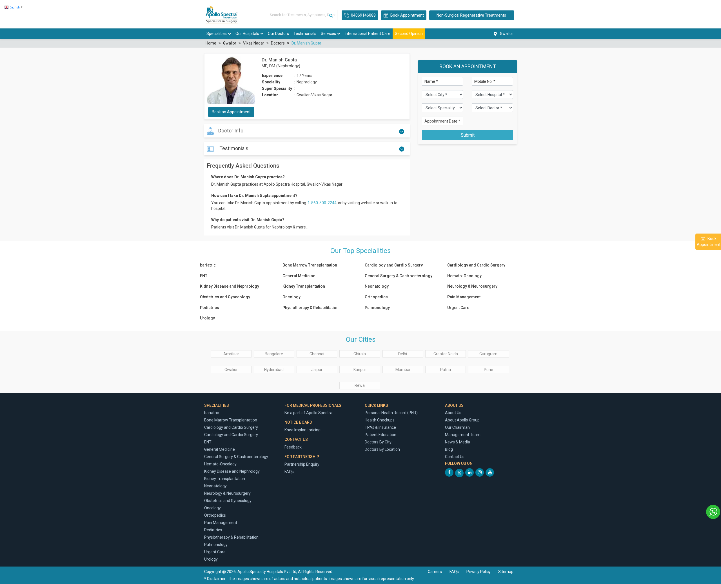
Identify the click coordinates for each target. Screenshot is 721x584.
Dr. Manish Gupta (306, 43)
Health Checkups (380, 420)
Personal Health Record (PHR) (391, 412)
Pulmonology (377, 307)
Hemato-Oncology (464, 276)
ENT (203, 276)
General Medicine (298, 276)
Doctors (278, 43)
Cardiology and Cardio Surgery (394, 265)
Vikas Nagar (253, 43)
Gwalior (229, 43)
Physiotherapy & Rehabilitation (310, 307)
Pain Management (463, 297)
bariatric (208, 265)
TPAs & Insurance (380, 427)
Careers (435, 571)
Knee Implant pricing (302, 430)
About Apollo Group (462, 420)
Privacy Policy (478, 571)
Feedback (293, 447)
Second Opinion (409, 33)
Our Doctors (278, 33)
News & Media (457, 442)
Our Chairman (457, 427)
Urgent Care (458, 307)
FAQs (289, 471)
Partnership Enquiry (301, 464)
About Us (453, 412)
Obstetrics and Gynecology (225, 297)
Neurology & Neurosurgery (472, 286)
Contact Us (454, 456)
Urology (207, 318)
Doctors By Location (382, 449)
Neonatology (377, 286)
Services (328, 33)
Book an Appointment (231, 112)
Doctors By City (378, 442)
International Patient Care (367, 33)
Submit (468, 135)
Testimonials (304, 33)
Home (211, 43)
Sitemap (505, 571)
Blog (449, 449)
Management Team (462, 434)
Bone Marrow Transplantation (309, 265)
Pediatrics (209, 307)
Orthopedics (376, 297)
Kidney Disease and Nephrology (229, 286)
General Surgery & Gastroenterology (398, 276)
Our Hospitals (247, 33)
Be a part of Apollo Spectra (308, 412)
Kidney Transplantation (303, 286)
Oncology (291, 297)
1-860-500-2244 (322, 203)
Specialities (216, 33)
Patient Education (380, 434)
